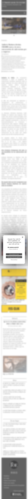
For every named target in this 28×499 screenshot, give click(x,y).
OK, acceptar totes (14, 254)
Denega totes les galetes (14, 257)
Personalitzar (14, 259)
